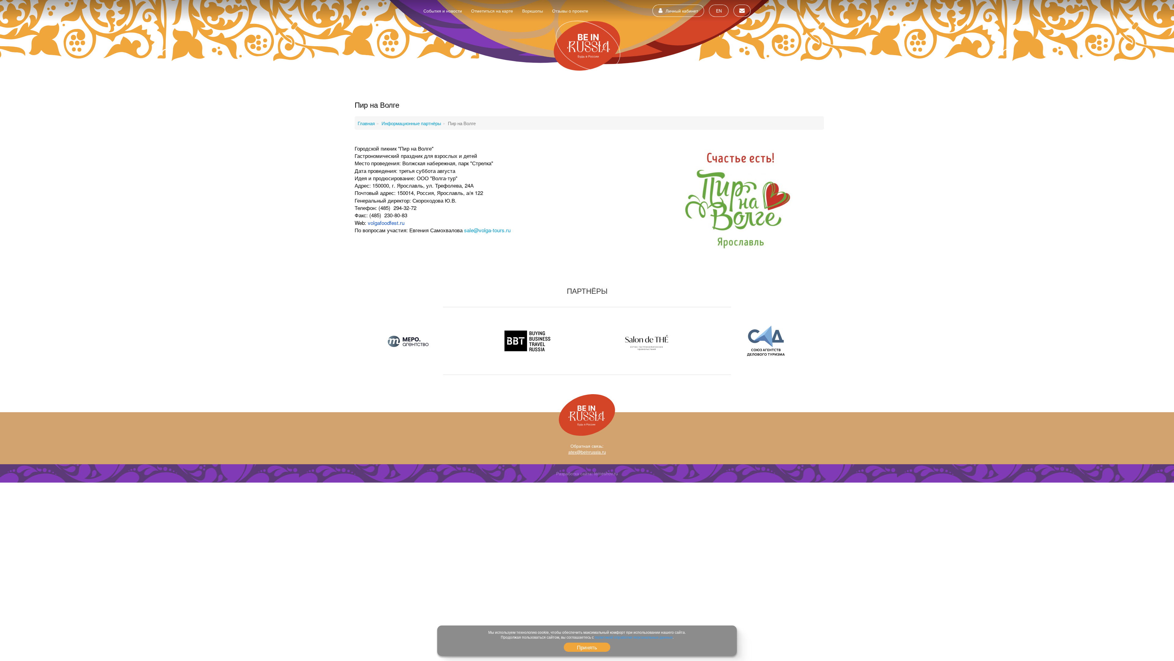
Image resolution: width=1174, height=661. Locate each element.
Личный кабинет (682, 11)
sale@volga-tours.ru (487, 230)
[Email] (742, 11)
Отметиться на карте (492, 11)
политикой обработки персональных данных (634, 637)
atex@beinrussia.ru (587, 452)
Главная (366, 123)
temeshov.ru (606, 473)
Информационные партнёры (411, 123)
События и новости (442, 11)
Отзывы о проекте (570, 11)
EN (719, 11)
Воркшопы (532, 11)
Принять (587, 647)
